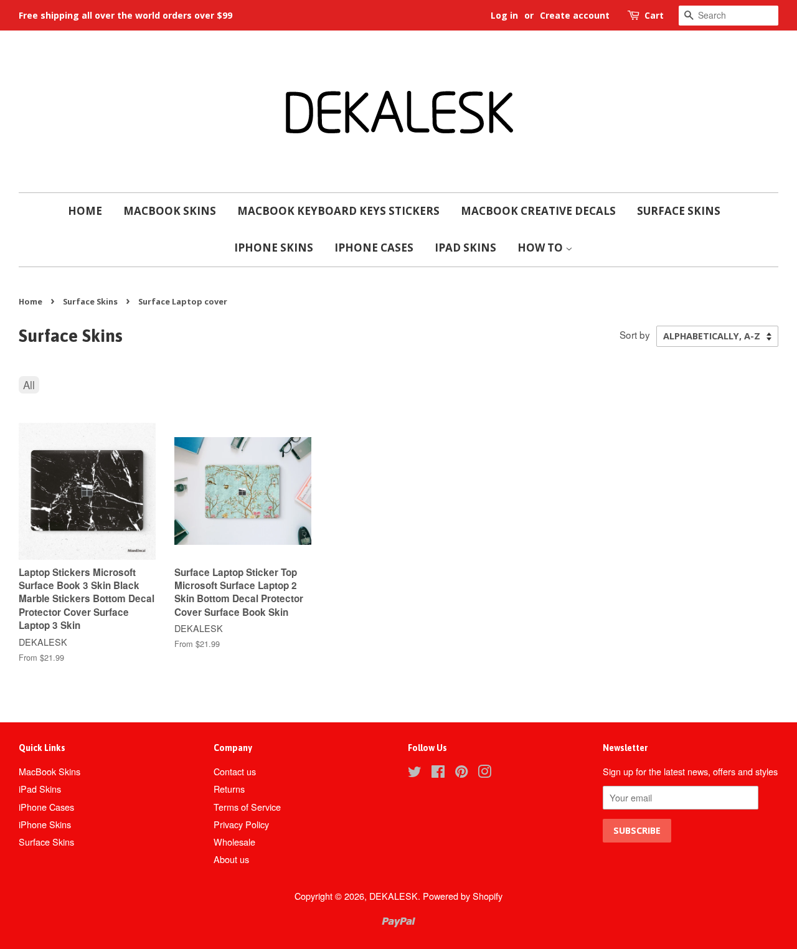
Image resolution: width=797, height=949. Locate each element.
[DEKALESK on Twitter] (415, 773)
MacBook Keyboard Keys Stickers (338, 211)
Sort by (635, 334)
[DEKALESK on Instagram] (484, 773)
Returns (229, 788)
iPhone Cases (373, 247)
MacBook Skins (169, 211)
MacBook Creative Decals (538, 211)
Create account (575, 15)
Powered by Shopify (462, 895)
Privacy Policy (241, 824)
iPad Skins (465, 247)
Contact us (235, 771)
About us (231, 859)
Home (85, 211)
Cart (654, 15)
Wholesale (234, 841)
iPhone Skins (273, 247)
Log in (504, 15)
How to (541, 247)
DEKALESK (393, 895)
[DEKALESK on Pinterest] (461, 773)
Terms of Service (247, 806)
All (29, 384)
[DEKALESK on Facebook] (438, 773)
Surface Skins (678, 211)
